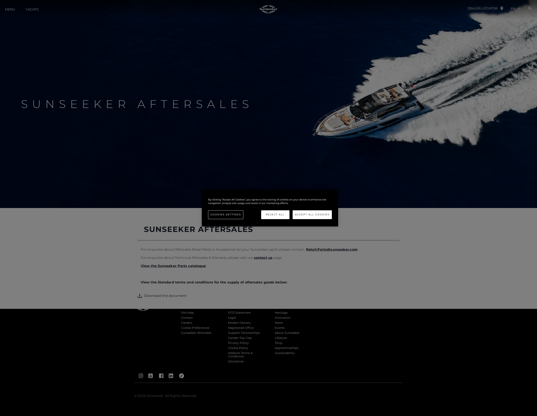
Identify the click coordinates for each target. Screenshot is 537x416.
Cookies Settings (225, 214)
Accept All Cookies (312, 214)
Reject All (275, 214)
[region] (270, 208)
